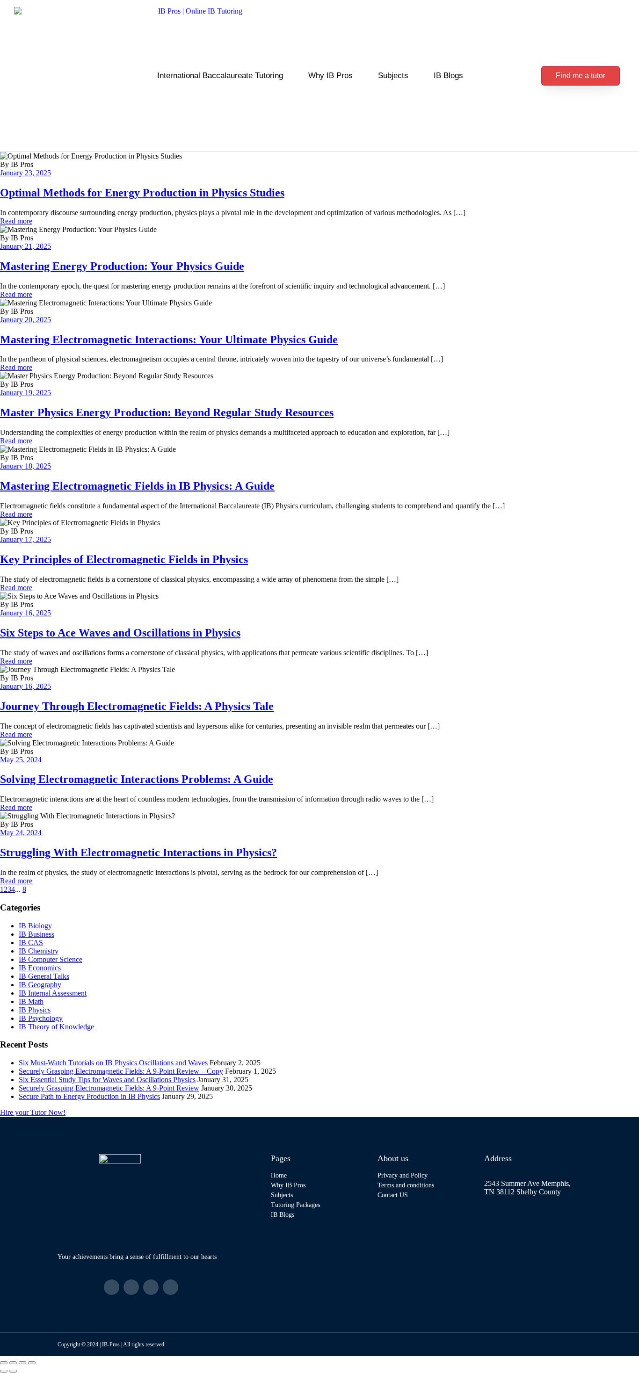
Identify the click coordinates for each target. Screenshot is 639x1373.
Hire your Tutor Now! (32, 1112)
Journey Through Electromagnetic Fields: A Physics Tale (137, 706)
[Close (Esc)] (32, 1362)
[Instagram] (131, 1287)
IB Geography (40, 985)
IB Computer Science (50, 959)
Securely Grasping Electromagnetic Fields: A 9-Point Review (109, 1088)
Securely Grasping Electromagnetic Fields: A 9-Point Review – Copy (121, 1071)
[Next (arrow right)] (13, 1371)
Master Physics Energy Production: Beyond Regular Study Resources (167, 412)
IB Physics (35, 1010)
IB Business (36, 934)
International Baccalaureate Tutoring (220, 75)
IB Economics (40, 968)
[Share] (22, 1362)
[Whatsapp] (170, 1287)
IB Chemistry (38, 951)
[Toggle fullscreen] (13, 1362)
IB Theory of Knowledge (56, 1027)
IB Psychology (41, 1018)
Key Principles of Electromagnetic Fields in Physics (124, 559)
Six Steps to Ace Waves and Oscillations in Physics (120, 633)
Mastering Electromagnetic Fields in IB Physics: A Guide (137, 486)
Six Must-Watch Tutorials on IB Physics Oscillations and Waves (113, 1063)
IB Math (31, 1001)
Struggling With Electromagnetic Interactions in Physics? (138, 852)
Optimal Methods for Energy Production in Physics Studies (142, 193)
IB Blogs (448, 75)
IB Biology (35, 926)
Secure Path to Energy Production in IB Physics (89, 1096)
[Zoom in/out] (3, 1362)
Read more (16, 221)
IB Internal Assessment (53, 993)
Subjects (393, 75)
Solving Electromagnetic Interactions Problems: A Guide (136, 779)
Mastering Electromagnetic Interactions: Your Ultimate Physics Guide (169, 339)
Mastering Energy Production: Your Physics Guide (122, 266)
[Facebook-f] (111, 1287)
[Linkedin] (151, 1287)
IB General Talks (44, 976)
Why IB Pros (330, 75)
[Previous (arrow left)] (3, 1371)
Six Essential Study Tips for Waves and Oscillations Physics (107, 1080)
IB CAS (31, 943)
